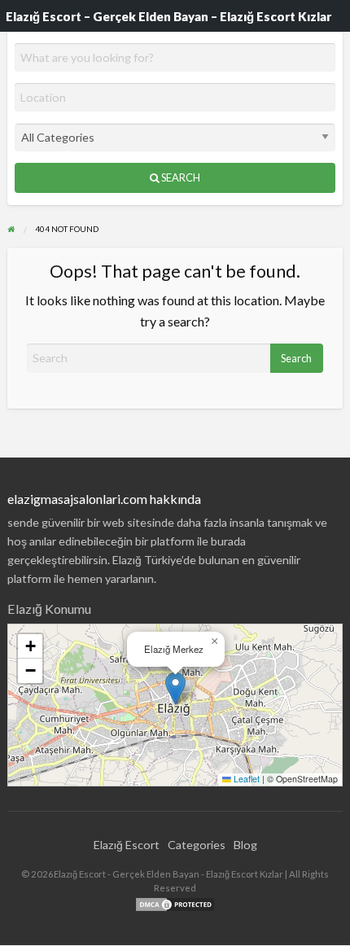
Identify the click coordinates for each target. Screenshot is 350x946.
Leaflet (245, 779)
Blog (245, 845)
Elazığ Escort (127, 845)
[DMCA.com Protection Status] (175, 903)
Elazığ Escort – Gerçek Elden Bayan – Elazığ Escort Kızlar (168, 16)
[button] (175, 688)
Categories (196, 845)
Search (180, 177)
